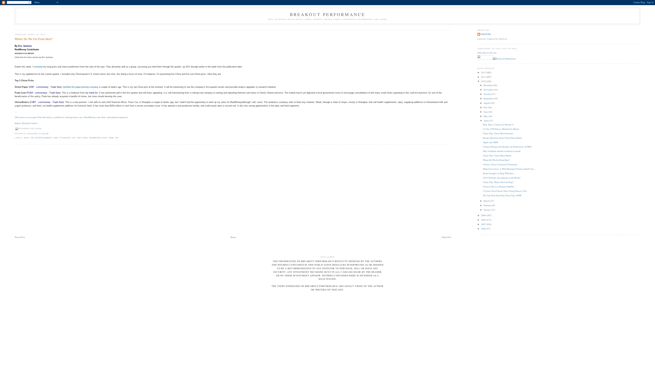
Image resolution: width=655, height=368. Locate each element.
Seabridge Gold (98, 138)
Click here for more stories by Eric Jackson (34, 57)
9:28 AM (44, 134)
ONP (31, 87)
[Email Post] (49, 134)
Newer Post (20, 237)
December (488, 85)
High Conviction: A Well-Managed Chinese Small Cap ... (509, 168)
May (486, 116)
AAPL (26, 138)
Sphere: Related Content (26, 123)
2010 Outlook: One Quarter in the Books (501, 177)
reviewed (38, 66)
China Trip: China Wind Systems (498, 133)
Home (233, 237)
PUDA (30, 92)
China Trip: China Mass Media (497, 155)
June (486, 111)
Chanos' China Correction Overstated (500, 164)
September (489, 98)
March (487, 200)
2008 (483, 219)
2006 (483, 228)
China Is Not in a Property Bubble (498, 186)
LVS (74, 138)
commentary (42, 87)
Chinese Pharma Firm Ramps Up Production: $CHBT (507, 146)
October (487, 94)
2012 (483, 72)
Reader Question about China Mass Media (502, 137)
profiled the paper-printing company (81, 87)
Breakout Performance (327, 14)
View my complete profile (492, 39)
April (486, 120)
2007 (483, 224)
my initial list (91, 92)
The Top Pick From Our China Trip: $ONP (502, 195)
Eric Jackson (25, 46)
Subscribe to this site (487, 52)
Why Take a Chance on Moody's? (498, 124)
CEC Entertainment (41, 138)
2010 (483, 81)
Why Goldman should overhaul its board (501, 151)
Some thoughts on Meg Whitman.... (499, 173)
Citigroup (65, 138)
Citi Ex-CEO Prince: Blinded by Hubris (501, 129)
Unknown (486, 34)
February (488, 205)
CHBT (33, 102)
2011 (483, 76)
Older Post (446, 237)
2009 (483, 215)
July (486, 107)
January (487, 209)
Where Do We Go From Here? (34, 39)
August (487, 102)
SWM (111, 138)
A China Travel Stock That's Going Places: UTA (505, 191)
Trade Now (55, 87)
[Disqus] (233, 190)
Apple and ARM (490, 142)
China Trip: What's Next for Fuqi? (498, 182)
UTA (117, 138)
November (489, 89)
